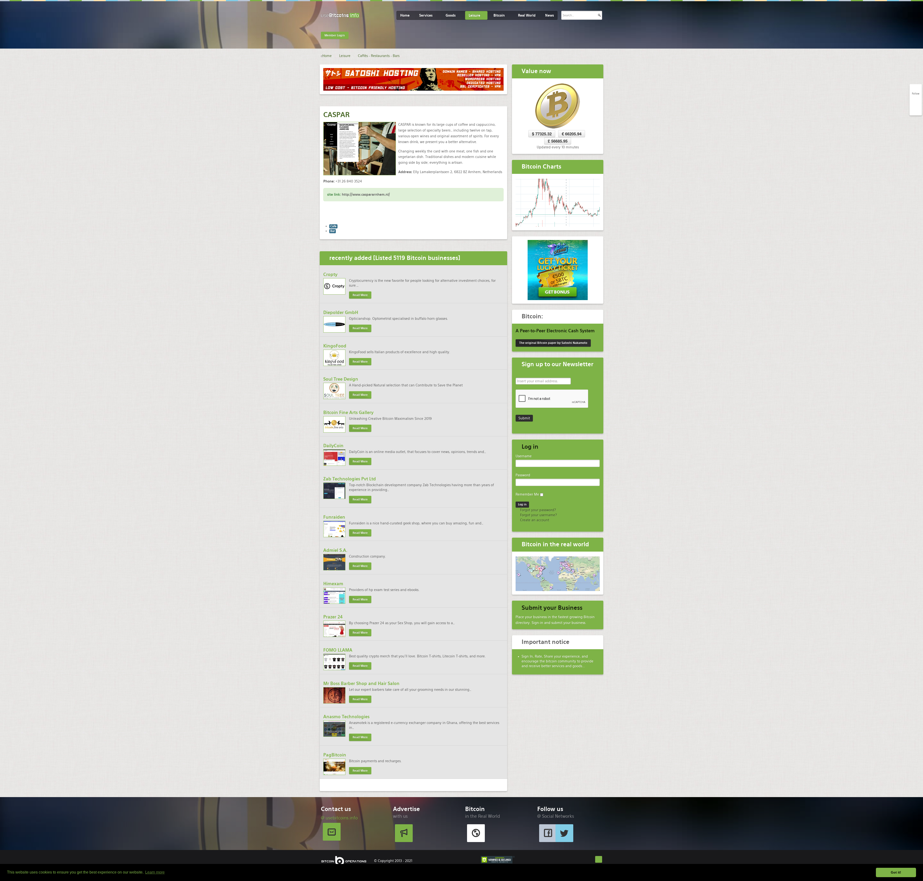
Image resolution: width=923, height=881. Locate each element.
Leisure (474, 15)
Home (405, 15)
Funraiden (334, 517)
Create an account (534, 520)
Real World (527, 15)
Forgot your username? (538, 515)
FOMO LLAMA (337, 650)
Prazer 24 (333, 616)
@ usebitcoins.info (339, 817)
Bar (332, 231)
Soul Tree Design (340, 379)
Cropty (330, 274)
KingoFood (334, 345)
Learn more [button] (155, 872)
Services (425, 15)
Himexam (333, 583)
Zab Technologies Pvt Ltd (349, 478)
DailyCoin (333, 445)
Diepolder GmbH (340, 312)
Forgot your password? (537, 510)
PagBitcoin (334, 754)
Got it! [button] (896, 872)
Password (523, 475)
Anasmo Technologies (346, 716)
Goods (450, 15)
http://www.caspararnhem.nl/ (366, 194)
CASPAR (336, 115)
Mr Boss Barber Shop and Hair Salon (361, 683)
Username (524, 456)
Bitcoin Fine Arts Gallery (348, 412)
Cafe (333, 226)
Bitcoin (499, 15)
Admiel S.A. (335, 550)
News (549, 15)
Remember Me (527, 494)
